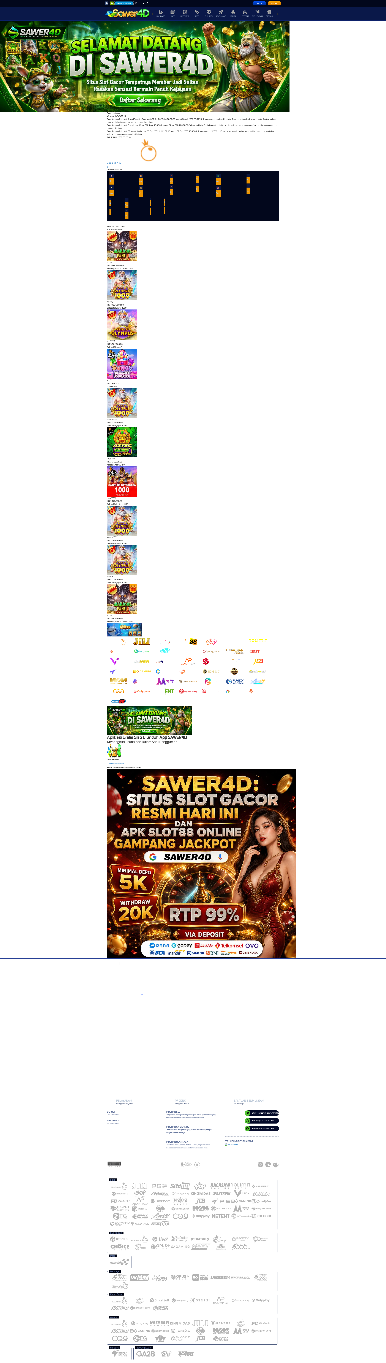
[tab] (118, 641)
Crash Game (221, 16)
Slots (173, 16)
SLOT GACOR (112, 963)
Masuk (259, 3)
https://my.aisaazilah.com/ (263, 1120)
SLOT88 (124, 963)
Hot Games (161, 16)
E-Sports (245, 16)
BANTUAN (152, 963)
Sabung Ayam (257, 16)
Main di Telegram (125, 3)
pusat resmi (132, 1002)
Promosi (269, 16)
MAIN (112, 176)
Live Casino (184, 16)
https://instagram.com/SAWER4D (265, 1113)
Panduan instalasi (116, 763)
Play (119, 163)
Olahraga (209, 16)
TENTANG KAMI (137, 963)
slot (142, 995)
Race (197, 16)
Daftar (274, 3)
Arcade (233, 16)
